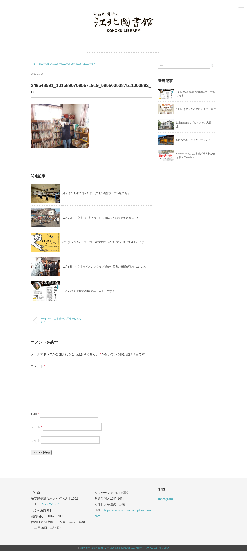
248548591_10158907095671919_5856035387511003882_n (67, 64)
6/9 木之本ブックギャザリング (193, 139)
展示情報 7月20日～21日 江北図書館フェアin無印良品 (96, 193)
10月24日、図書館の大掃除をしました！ (61, 320)
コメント (38, 366)
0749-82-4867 (49, 504)
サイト (35, 440)
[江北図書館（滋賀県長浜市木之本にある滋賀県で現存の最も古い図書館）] (123, 12)
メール (36, 427)
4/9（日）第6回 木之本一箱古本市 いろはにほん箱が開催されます (103, 242)
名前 (35, 414)
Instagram (165, 499)
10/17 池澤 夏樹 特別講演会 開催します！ (88, 291)
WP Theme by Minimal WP (157, 548)
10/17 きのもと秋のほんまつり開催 (196, 109)
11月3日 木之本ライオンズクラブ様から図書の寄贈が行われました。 (105, 266)
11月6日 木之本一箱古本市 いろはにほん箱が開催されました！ (102, 217)
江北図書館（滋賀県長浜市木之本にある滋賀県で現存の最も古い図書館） (112, 548)
